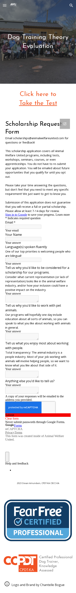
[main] (38, 41)
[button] (4, 5)
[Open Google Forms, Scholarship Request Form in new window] (65, 124)
